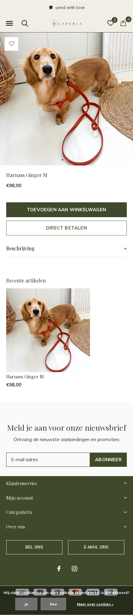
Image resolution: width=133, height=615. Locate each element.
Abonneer (108, 459)
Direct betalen (66, 228)
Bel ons (34, 546)
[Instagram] (74, 568)
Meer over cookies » (95, 604)
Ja (26, 604)
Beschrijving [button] (20, 248)
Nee (53, 604)
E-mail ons (96, 546)
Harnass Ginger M (25, 376)
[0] (123, 23)
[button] (9, 23)
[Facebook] (59, 568)
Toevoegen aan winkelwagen (66, 210)
